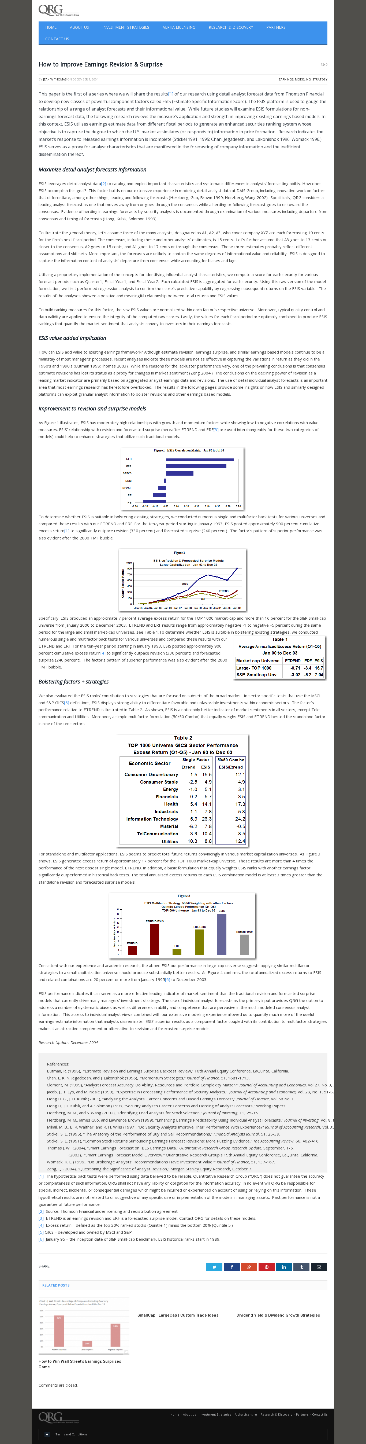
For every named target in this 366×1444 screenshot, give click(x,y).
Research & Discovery (231, 27)
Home (51, 27)
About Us (79, 27)
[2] (103, 183)
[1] (170, 94)
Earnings (286, 79)
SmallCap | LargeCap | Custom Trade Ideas (177, 1315)
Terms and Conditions (71, 1434)
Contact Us (57, 38)
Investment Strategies (125, 27)
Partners (276, 27)
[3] (216, 429)
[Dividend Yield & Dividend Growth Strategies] (282, 1303)
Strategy (319, 79)
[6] (167, 979)
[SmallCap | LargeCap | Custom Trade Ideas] (182, 1303)
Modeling (303, 79)
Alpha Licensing (179, 27)
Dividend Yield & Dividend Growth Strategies (278, 1315)
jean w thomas (54, 79)
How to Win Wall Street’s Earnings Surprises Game (80, 1364)
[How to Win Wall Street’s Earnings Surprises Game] (84, 1326)
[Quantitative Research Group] (59, 9)
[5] (66, 702)
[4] (103, 653)
